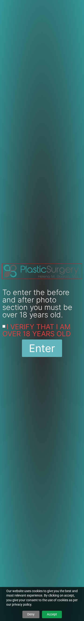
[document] (42, 310)
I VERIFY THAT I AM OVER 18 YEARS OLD (36, 330)
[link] (42, 271)
